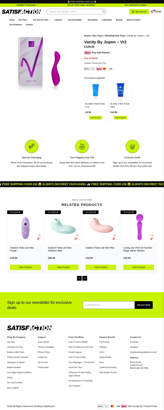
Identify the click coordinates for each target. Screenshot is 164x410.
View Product (25, 267)
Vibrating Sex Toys (114, 35)
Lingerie (58, 20)
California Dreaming (107, 367)
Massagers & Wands (16, 362)
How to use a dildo (77, 357)
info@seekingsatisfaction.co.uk (143, 352)
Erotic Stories (43, 342)
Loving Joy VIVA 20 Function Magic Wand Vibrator (137, 249)
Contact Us (42, 357)
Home (87, 35)
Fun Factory (104, 342)
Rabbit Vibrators (14, 367)
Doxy (101, 362)
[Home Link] (21, 12)
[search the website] (103, 11)
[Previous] (79, 278)
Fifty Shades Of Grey (108, 372)
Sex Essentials (75, 20)
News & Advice (134, 20)
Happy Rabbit (105, 357)
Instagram (134, 347)
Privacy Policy (44, 352)
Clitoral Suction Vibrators (17, 357)
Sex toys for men (40, 20)
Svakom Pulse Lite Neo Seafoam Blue (60, 249)
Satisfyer (103, 347)
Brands (119, 20)
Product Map (43, 367)
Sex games (93, 20)
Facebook (134, 342)
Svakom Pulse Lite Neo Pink (100, 247)
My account (43, 362)
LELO (101, 352)
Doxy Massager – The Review (81, 362)
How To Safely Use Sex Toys (81, 347)
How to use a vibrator (78, 342)
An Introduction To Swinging (80, 381)
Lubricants (107, 20)
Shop (11, 20)
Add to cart (147, 405)
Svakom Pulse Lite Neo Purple (22, 249)
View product (96, 118)
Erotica (29, 25)
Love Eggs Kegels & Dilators (19, 372)
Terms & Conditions (46, 347)
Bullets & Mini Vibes (15, 352)
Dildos (10, 378)
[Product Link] (25, 226)
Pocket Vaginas (75, 352)
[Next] (84, 278)
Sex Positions (15, 25)
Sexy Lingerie (13, 388)
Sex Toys (22, 20)
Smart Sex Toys (75, 367)
